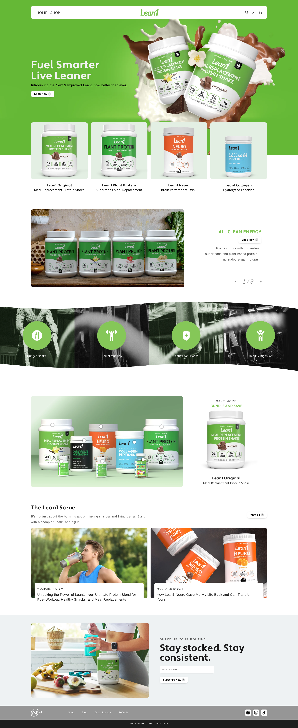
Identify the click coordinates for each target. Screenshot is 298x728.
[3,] (100, 425)
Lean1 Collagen (238, 187)
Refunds (123, 712)
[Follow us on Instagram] (256, 713)
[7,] (102, 459)
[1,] (52, 423)
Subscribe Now (172, 679)
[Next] (258, 281)
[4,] (161, 425)
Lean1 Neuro (178, 187)
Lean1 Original (59, 187)
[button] (246, 12)
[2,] (84, 438)
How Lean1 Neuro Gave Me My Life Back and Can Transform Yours (205, 597)
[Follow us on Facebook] (248, 713)
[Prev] (238, 281)
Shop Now (40, 94)
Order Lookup (103, 712)
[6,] (61, 459)
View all (255, 514)
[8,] (143, 458)
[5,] (134, 440)
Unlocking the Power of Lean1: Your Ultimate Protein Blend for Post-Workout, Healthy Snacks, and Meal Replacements (86, 597)
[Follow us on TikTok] (264, 713)
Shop (71, 712)
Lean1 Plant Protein (119, 187)
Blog (84, 712)
